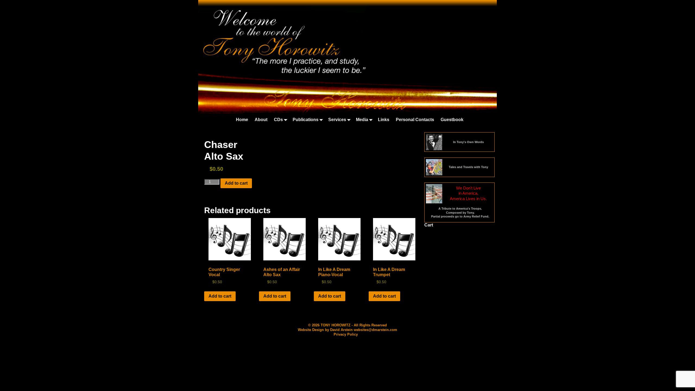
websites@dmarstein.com (375, 330)
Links (383, 119)
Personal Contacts (415, 119)
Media (362, 119)
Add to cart (236, 183)
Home (242, 119)
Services (337, 119)
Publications (305, 119)
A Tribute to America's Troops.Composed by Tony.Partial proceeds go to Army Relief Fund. (460, 212)
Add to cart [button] (219, 296)
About (261, 119)
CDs (278, 119)
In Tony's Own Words (468, 142)
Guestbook (452, 119)
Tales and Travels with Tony (468, 167)
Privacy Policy (346, 334)
